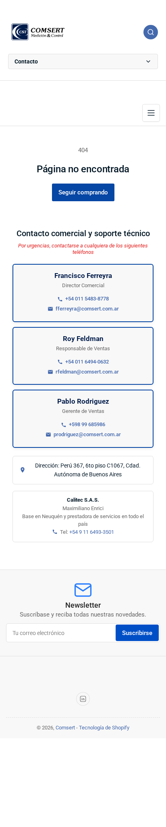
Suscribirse (137, 633)
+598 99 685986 (87, 424)
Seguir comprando (83, 192)
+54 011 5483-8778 (87, 299)
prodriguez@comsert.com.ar (87, 434)
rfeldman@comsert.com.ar (87, 372)
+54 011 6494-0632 (87, 362)
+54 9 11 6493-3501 (91, 532)
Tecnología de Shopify (104, 728)
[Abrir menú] (151, 113)
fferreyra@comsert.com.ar (87, 309)
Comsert (65, 728)
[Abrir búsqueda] (150, 32)
